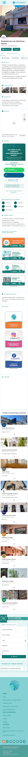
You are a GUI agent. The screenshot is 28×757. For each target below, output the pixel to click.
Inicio (4, 697)
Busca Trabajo (6, 727)
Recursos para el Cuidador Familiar (12, 700)
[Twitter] (21, 741)
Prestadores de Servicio (9, 735)
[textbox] (14, 630)
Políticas (5, 718)
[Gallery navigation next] (25, 85)
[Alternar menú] (3, 2)
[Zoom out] (24, 117)
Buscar (15, 656)
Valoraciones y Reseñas (13, 53)
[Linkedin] (17, 741)
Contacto (5, 722)
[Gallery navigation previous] (23, 85)
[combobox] (14, 630)
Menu (5, 693)
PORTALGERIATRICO (9, 712)
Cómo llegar (22, 135)
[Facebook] (10, 741)
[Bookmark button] (14, 434)
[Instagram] (7, 741)
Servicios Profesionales (9, 709)
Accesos (6, 724)
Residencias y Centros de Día (10, 706)
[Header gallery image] (14, 21)
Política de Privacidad (7, 751)
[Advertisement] (14, 393)
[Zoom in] (24, 115)
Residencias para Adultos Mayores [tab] (9, 624)
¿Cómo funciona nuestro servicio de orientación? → (14, 191)
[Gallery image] (5, 90)
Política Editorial (6, 752)
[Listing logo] (3, 37)
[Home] (3, 741)
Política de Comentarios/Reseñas (10, 754)
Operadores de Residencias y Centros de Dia (13, 731)
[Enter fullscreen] (24, 119)
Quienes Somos (7, 715)
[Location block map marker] (14, 122)
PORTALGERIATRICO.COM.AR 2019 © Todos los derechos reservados (11, 747)
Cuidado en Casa (7, 703)
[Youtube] (14, 741)
